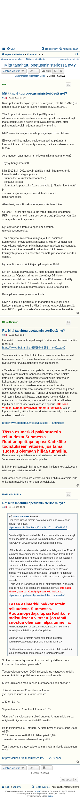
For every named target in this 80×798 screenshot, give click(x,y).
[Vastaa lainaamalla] (68, 84)
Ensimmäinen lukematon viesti (30, 76)
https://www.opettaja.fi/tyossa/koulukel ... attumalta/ (33, 422)
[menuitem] (11, 48)
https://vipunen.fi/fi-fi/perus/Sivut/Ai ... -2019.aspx (32, 757)
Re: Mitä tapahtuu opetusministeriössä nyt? (33, 330)
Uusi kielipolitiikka (11, 494)
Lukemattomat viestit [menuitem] (68, 59)
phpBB (38, 791)
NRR (4, 84)
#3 (3, 507)
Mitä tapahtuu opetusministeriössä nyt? (40, 65)
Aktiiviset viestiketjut (36, 59)
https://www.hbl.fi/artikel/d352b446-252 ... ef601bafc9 (33, 347)
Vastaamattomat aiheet (12, 59)
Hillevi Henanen (10, 322)
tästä (50, 796)
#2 (3, 335)
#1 (3, 98)
